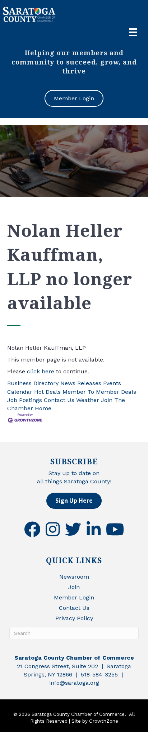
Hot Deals (47, 391)
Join (74, 587)
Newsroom (74, 576)
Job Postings (24, 400)
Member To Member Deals (99, 391)
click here (40, 371)
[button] (74, 501)
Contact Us (59, 400)
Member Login (74, 597)
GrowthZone (103, 721)
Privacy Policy (74, 618)
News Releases (80, 383)
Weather (87, 400)
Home (43, 408)
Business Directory (33, 383)
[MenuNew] (133, 32)
